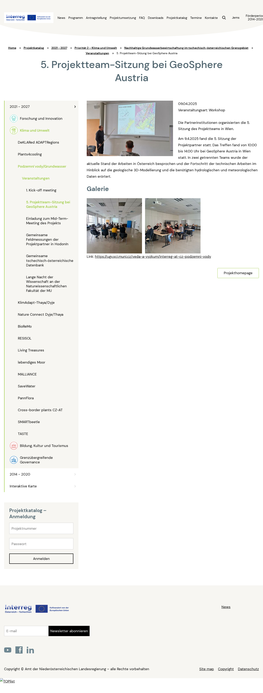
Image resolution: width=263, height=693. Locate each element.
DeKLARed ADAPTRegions (38, 142)
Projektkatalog (177, 18)
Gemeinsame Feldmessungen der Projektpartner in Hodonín (47, 239)
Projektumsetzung (123, 18)
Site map (206, 669)
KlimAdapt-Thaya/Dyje (36, 302)
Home (12, 48)
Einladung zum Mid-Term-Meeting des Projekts (47, 220)
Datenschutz (248, 669)
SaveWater (26, 386)
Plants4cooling (30, 154)
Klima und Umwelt (35, 130)
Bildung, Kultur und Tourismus (44, 445)
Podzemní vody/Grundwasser (42, 166)
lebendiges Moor (31, 362)
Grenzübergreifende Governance (36, 459)
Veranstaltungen (36, 178)
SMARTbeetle (29, 422)
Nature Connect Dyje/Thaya (40, 314)
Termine (196, 18)
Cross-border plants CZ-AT (40, 410)
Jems (236, 18)
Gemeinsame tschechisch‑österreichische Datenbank (49, 260)
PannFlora (26, 398)
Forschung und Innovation (41, 118)
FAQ (142, 18)
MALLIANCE (27, 374)
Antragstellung (96, 18)
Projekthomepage (238, 273)
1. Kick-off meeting (41, 190)
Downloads (156, 18)
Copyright (226, 669)
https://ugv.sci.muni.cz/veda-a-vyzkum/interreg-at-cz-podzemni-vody (153, 256)
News (61, 18)
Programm (75, 18)
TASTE (23, 434)
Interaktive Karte (23, 486)
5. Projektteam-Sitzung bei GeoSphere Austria (48, 204)
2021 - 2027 (20, 106)
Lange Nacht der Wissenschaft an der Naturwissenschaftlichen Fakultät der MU (46, 284)
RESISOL (24, 338)
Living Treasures (31, 350)
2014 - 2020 (20, 474)
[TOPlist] (7, 681)
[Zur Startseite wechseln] (36, 612)
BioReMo (25, 326)
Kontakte (211, 18)
